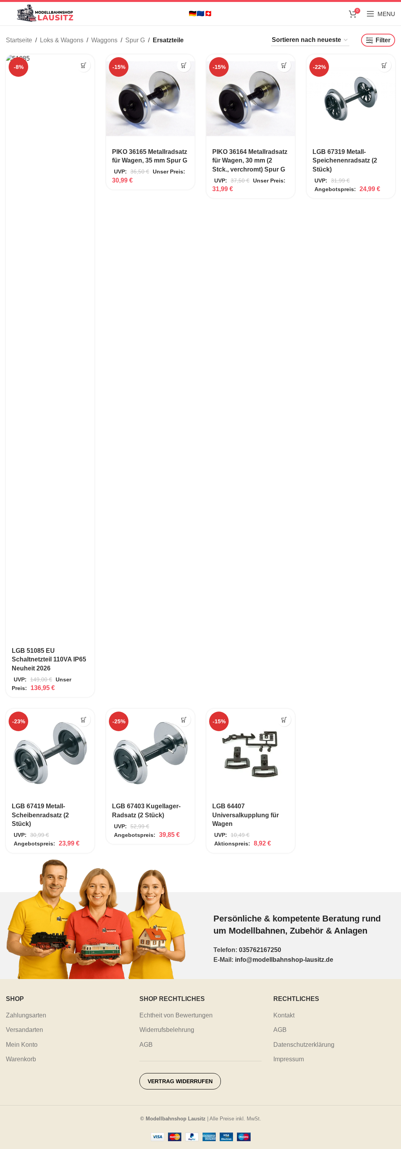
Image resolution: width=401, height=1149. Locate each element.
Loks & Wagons (61, 40)
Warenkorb (21, 1059)
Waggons (104, 40)
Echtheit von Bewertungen (176, 1015)
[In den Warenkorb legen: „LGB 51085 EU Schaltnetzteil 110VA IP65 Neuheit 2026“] (83, 65)
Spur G (135, 40)
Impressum (288, 1059)
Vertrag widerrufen (180, 1081)
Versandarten (24, 1029)
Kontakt (283, 1015)
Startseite (19, 40)
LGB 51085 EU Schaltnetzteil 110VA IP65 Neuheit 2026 (49, 659)
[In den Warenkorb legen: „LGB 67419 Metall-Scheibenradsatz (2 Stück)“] (83, 719)
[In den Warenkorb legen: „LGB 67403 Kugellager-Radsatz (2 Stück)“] (184, 719)
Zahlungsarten (26, 1015)
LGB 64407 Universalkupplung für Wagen (245, 815)
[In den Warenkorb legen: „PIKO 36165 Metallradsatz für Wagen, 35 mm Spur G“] (184, 65)
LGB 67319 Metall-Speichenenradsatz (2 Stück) (344, 160)
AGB (146, 1044)
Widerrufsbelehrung (166, 1029)
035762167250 (260, 950)
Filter (383, 40)
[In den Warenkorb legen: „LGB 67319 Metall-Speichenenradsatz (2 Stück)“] (384, 65)
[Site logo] (45, 13)
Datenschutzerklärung (303, 1044)
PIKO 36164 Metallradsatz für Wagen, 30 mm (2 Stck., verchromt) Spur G (249, 160)
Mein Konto (22, 1044)
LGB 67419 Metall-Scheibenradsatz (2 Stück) (40, 815)
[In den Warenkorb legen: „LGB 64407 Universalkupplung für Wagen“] (284, 719)
